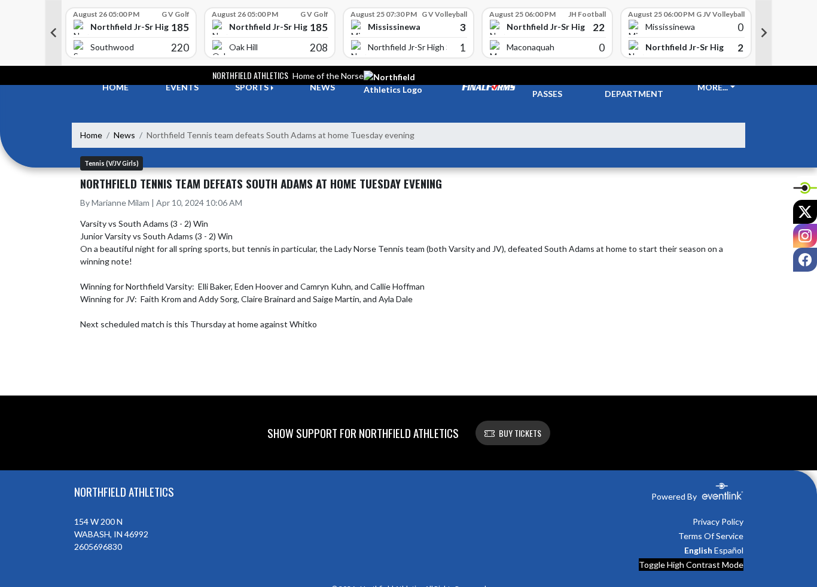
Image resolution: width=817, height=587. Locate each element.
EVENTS (182, 87)
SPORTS (252, 87)
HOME (115, 87)
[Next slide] (763, 33)
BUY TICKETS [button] (520, 433)
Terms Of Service (710, 536)
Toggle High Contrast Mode (691, 564)
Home (91, 135)
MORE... (712, 87)
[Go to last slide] (53, 33)
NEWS (322, 87)
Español (728, 550)
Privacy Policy (718, 521)
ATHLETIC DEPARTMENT (634, 87)
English (698, 550)
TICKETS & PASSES (554, 87)
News (124, 135)
